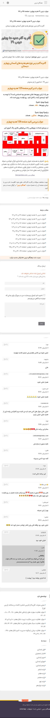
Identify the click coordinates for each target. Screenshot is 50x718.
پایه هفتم (41, 673)
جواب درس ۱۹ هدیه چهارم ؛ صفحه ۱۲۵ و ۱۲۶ (33, 11)
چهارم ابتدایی (40, 661)
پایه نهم (42, 681)
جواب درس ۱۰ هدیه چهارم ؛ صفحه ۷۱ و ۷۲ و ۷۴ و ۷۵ (27, 247)
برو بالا (25, 700)
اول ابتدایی (41, 649)
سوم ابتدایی (41, 657)
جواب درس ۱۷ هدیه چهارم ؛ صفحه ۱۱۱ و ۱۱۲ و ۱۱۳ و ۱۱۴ (27, 219)
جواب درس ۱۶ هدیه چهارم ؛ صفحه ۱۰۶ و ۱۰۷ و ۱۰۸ (28, 223)
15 (26, 15)
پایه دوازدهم (40, 685)
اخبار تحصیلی (40, 653)
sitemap (23, 709)
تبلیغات (29, 709)
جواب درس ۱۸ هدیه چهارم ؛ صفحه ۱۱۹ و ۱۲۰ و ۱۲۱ (28, 215)
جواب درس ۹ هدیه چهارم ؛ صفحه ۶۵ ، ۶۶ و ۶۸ (29, 251)
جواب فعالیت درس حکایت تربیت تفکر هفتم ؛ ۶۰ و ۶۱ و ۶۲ (24, 619)
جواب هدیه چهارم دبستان (35, 198)
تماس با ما (37, 709)
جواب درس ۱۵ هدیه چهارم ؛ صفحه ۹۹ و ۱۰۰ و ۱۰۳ (28, 227)
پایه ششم (41, 669)
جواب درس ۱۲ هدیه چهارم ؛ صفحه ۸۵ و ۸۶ (30, 239)
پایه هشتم (41, 677)
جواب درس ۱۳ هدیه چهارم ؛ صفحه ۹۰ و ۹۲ (30, 235)
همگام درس (46, 709)
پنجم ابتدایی (40, 665)
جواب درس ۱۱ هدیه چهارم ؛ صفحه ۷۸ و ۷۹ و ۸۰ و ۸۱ (27, 243)
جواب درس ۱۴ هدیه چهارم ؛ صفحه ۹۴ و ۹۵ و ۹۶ (28, 231)
